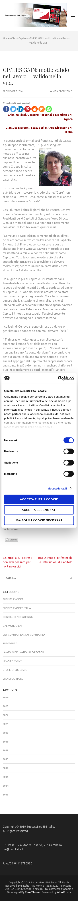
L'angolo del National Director (23, 652)
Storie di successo (15, 670)
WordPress (64, 892)
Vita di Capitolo (63, 91)
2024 (6, 697)
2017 (6, 759)
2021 (6, 724)
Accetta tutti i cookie (39, 499)
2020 (6, 732)
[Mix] (41, 109)
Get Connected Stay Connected (24, 634)
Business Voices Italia (17, 608)
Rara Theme (32, 892)
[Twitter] (13, 109)
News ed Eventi (12, 661)
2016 (6, 768)
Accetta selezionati (39, 509)
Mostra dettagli (57, 488)
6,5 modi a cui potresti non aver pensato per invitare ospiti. (17, 562)
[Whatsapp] (49, 109)
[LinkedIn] (20, 109)
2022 (6, 715)
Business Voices (13, 599)
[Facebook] (6, 109)
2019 (6, 741)
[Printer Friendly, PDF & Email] (12, 540)
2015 (6, 776)
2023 (6, 706)
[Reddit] (34, 109)
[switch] (68, 451)
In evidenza (10, 643)
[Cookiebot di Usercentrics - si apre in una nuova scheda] (58, 378)
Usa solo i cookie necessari (39, 520)
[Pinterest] (27, 109)
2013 (6, 794)
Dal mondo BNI (12, 625)
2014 (6, 785)
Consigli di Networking (18, 617)
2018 (6, 750)
